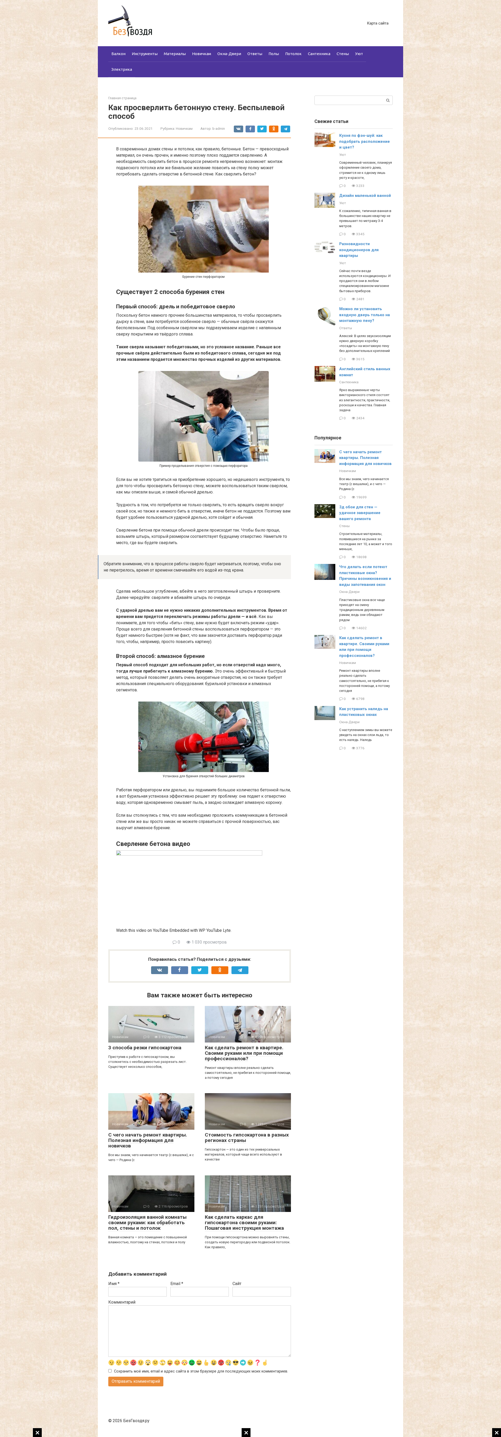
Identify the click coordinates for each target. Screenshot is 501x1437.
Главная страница (122, 98)
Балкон (118, 53)
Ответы (254, 53)
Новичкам (201, 53)
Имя (114, 1283)
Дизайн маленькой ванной (365, 195)
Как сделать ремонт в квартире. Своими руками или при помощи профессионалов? (244, 1053)
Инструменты (145, 53)
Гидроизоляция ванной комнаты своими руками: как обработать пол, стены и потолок (147, 1222)
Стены (343, 53)
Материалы (175, 53)
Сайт (236, 1283)
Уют (359, 53)
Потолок (293, 53)
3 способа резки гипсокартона (144, 1048)
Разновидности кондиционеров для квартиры (359, 250)
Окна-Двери (229, 53)
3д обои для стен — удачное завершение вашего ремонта (359, 513)
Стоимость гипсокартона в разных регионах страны (247, 1137)
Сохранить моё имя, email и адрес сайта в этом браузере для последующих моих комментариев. (201, 1371)
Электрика (121, 69)
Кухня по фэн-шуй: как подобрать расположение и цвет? (364, 141)
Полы (274, 53)
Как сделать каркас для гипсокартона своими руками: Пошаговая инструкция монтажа (244, 1222)
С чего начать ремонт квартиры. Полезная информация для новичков (147, 1140)
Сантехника (319, 53)
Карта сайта (378, 23)
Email (176, 1283)
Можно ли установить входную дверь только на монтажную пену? (364, 315)
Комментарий (121, 1302)
